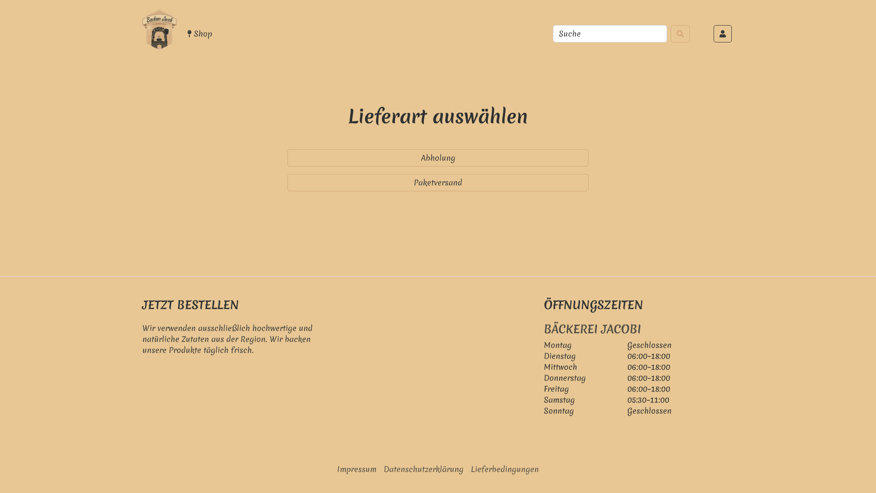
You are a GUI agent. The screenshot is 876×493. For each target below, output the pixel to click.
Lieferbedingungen (505, 469)
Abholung (438, 157)
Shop (202, 33)
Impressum (356, 469)
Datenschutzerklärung (424, 469)
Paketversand (438, 182)
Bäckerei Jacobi (592, 329)
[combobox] (610, 33)
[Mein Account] (723, 33)
